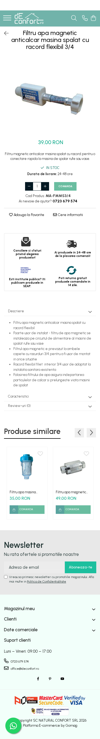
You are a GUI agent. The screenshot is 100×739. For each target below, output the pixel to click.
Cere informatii (70, 215)
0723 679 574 (19, 661)
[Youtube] (62, 679)
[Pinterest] (50, 679)
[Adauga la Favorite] (40, 454)
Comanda (65, 186)
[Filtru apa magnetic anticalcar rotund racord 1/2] (73, 467)
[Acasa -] (29, 18)
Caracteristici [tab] (18, 396)
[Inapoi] (4, 33)
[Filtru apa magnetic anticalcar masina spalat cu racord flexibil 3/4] (50, 96)
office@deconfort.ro (24, 669)
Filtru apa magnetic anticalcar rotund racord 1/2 (71, 492)
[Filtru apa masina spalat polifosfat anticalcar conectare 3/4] (27, 467)
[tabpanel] (50, 96)
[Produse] (7, 18)
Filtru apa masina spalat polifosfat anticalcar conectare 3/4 (26, 492)
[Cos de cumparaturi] (93, 18)
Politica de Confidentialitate (46, 581)
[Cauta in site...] (74, 18)
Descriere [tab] (16, 311)
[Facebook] (38, 679)
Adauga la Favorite (28, 215)
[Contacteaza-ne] (85, 18)
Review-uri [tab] (19, 406)
